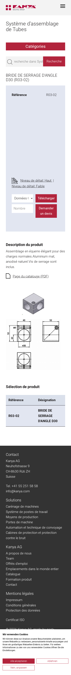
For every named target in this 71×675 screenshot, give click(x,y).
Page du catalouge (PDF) (31, 276)
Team (10, 558)
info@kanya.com (18, 491)
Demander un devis (46, 210)
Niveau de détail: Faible (28, 186)
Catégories (35, 46)
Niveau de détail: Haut (36, 181)
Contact (11, 585)
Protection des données (23, 610)
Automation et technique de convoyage (34, 527)
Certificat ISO (15, 620)
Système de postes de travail (27, 512)
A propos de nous (19, 553)
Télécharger (46, 198)
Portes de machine (19, 522)
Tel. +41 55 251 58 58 (22, 486)
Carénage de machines (22, 506)
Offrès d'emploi (17, 564)
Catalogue (13, 574)
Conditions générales (21, 605)
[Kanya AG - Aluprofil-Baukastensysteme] (21, 7)
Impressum (14, 600)
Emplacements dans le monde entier (32, 569)
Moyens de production (22, 517)
